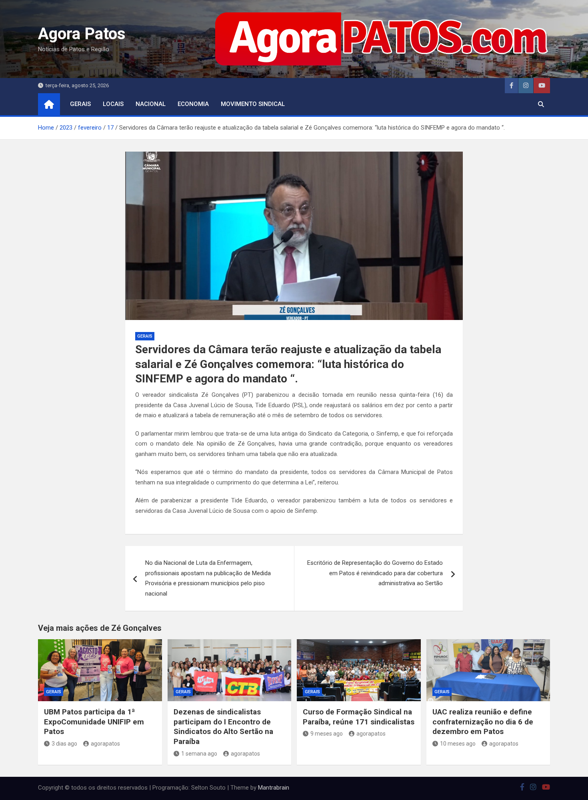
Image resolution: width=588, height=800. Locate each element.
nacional (151, 104)
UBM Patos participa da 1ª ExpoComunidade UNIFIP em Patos (94, 721)
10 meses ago (458, 743)
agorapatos (105, 743)
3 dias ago (64, 743)
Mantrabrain (273, 787)
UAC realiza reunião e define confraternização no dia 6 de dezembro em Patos (482, 721)
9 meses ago (326, 733)
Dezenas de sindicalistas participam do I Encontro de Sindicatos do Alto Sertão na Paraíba (223, 726)
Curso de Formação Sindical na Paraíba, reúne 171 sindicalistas (358, 716)
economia (193, 104)
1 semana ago (199, 753)
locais (113, 104)
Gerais (80, 104)
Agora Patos (82, 33)
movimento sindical (253, 104)
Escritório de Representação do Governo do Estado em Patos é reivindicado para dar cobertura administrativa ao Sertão (375, 573)
